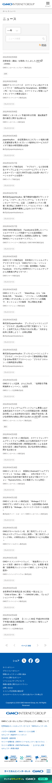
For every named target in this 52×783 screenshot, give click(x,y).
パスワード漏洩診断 (8, 732)
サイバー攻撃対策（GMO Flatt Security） (15, 745)
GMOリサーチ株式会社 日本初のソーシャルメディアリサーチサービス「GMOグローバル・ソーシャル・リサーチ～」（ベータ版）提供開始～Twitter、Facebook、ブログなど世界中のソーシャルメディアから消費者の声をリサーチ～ (25, 266)
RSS (44, 45)
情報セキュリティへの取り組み (14, 674)
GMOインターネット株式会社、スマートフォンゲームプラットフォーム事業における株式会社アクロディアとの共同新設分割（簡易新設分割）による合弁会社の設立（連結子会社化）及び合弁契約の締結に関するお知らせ (25, 444)
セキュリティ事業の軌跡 (10, 748)
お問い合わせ (8, 688)
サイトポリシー (8, 667)
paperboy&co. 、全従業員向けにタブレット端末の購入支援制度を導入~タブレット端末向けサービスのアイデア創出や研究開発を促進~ (26, 142)
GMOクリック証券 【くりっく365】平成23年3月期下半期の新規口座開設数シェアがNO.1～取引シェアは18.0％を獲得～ (26, 622)
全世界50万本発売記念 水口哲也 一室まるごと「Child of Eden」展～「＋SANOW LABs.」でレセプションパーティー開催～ (26, 594)
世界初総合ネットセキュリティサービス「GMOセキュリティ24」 (24, 726)
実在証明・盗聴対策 (8, 738)
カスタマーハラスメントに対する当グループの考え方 (23, 694)
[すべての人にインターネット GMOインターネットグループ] (22, 771)
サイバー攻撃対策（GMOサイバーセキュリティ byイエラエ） (23, 742)
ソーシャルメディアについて (13, 681)
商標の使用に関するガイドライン (15, 684)
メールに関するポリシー (12, 678)
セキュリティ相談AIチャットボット (14, 735)
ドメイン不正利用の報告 (12, 691)
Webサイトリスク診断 (27, 732)
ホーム (5, 11)
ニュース (12, 11)
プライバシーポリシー (11, 671)
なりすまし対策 (38, 745)
